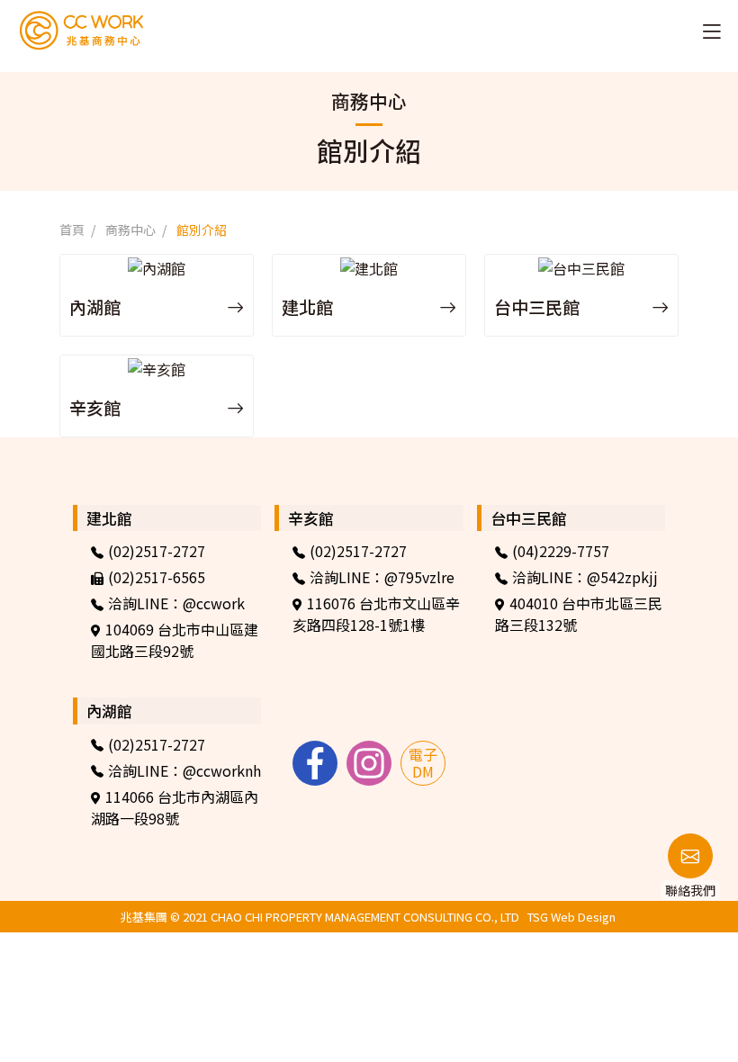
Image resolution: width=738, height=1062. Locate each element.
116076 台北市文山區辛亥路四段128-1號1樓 (376, 613)
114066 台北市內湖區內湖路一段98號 (174, 807)
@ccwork (214, 603)
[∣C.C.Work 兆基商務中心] (56, 30)
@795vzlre (419, 577)
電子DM (423, 762)
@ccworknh (222, 770)
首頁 (72, 229)
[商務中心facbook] (315, 763)
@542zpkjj (622, 577)
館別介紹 (201, 229)
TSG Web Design (571, 916)
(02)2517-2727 (156, 551)
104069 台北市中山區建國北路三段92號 (174, 640)
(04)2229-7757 (560, 551)
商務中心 (130, 229)
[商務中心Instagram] (369, 763)
